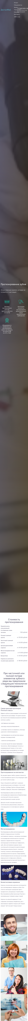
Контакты (17, 14)
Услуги (16, 2)
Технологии (17, 10)
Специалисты (18, 5)
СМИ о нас (17, 17)
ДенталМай (6, 10)
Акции (16, 7)
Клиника (16, 12)
